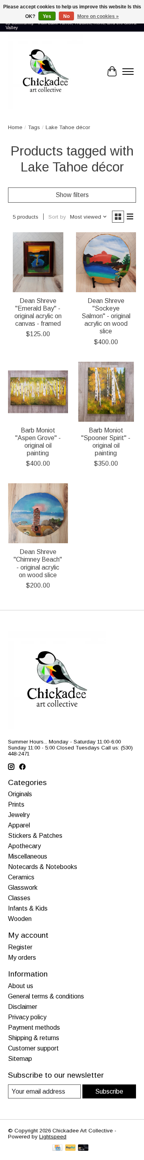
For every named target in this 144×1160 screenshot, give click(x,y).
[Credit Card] (57, 1148)
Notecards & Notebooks (42, 866)
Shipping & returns (33, 1037)
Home (15, 127)
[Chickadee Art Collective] (45, 71)
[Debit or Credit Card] (83, 1148)
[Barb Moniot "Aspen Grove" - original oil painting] (38, 392)
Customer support (33, 1048)
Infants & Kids (28, 908)
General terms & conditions (46, 996)
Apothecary (24, 846)
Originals (20, 794)
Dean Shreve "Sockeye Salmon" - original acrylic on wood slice (106, 316)
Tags (34, 127)
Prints (16, 804)
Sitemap (20, 1058)
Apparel (19, 825)
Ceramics (21, 877)
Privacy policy (27, 1017)
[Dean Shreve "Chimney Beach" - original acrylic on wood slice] (38, 513)
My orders (22, 957)
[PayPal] (70, 1148)
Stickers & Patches (35, 835)
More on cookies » (98, 16)
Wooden (20, 918)
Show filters (72, 194)
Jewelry (19, 814)
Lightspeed (52, 1137)
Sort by (57, 217)
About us (20, 986)
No (66, 16)
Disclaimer (22, 1006)
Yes (47, 16)
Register (20, 947)
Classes (19, 898)
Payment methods (34, 1027)
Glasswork (23, 887)
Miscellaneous (27, 856)
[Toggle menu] (128, 72)
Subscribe (109, 1091)
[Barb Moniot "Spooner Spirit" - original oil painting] (106, 392)
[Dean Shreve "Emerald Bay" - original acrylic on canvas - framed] (38, 262)
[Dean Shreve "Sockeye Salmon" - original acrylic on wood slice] (106, 262)
